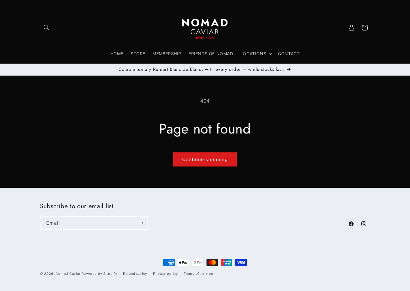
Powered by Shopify (99, 274)
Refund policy (135, 273)
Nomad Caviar (68, 274)
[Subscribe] (141, 223)
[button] (46, 27)
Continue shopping (205, 159)
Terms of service (198, 273)
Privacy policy (165, 273)
